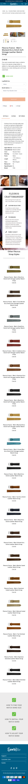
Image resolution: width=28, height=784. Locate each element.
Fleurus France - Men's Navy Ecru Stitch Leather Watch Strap (14, 520)
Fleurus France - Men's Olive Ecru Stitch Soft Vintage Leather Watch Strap (14, 278)
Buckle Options (6, 87)
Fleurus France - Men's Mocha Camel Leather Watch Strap (14, 566)
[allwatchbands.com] (14, 3)
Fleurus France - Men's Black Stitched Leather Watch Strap (14, 680)
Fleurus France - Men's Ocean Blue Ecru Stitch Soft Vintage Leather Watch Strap (14, 451)
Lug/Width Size (6, 81)
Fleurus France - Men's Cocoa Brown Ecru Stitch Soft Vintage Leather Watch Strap (14, 303)
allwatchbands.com (11, 773)
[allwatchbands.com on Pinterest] (16, 768)
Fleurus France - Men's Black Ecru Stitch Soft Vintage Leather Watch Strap (14, 402)
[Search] (22, 3)
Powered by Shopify (20, 773)
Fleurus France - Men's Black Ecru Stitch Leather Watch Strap (14, 475)
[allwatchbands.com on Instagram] (14, 768)
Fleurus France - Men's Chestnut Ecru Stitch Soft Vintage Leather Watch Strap (14, 377)
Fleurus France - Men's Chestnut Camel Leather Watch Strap (14, 589)
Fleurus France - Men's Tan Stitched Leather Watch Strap (14, 635)
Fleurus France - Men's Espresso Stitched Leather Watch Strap (14, 657)
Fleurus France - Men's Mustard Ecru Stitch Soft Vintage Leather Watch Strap (12, 51)
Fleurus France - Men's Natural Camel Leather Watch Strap (14, 612)
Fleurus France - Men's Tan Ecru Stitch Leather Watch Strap (14, 497)
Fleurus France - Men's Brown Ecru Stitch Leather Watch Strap (14, 543)
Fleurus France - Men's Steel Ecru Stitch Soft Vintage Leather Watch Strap (14, 328)
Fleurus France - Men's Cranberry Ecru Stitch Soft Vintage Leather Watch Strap (14, 352)
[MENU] (0, 3)
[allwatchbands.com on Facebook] (11, 768)
